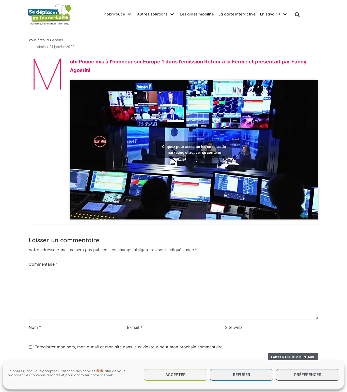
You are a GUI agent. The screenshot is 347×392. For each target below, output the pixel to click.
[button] (297, 14)
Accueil (58, 40)
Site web (233, 327)
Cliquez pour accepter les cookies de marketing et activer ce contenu (194, 149)
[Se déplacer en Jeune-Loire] (50, 14)
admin (41, 47)
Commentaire (43, 264)
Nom (35, 327)
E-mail (135, 327)
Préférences (307, 374)
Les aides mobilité (197, 14)
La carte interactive (237, 14)
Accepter (175, 374)
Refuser (241, 374)
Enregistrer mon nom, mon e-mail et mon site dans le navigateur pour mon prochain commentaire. (129, 346)
